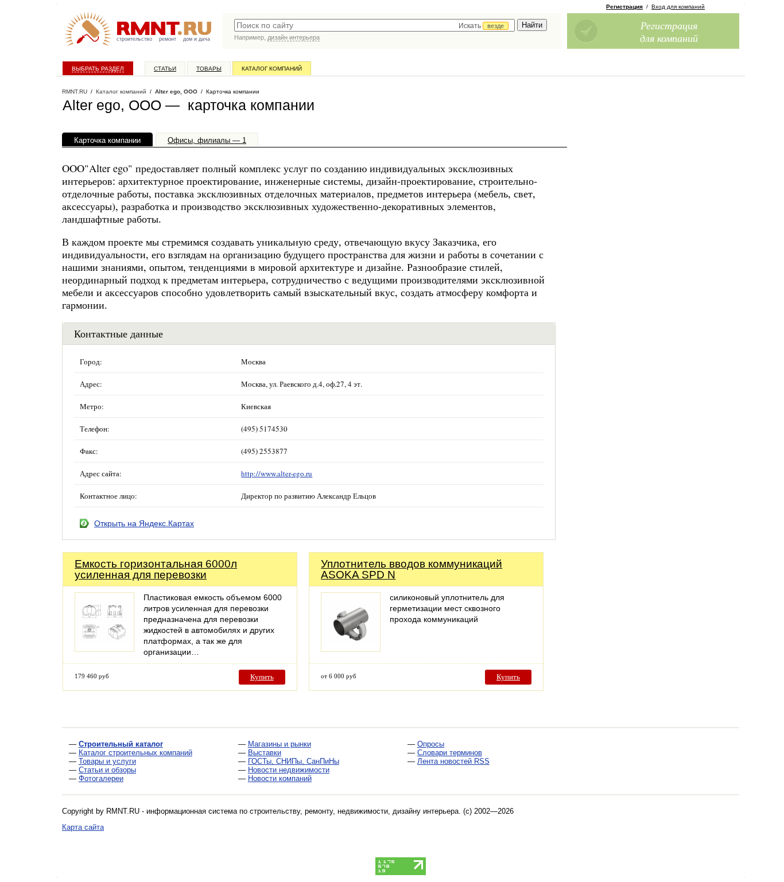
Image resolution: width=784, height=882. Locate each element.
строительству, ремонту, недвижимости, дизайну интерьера (354, 811)
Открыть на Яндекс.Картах (144, 523)
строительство (134, 39)
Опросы (430, 744)
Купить (262, 677)
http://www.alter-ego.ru (276, 473)
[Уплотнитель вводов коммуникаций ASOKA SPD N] (350, 648)
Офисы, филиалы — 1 (207, 140)
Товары (209, 68)
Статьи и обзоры (107, 770)
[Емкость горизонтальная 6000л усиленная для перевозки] (104, 648)
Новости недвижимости (288, 770)
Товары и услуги (107, 761)
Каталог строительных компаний (135, 752)
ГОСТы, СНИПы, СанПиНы (293, 761)
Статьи (165, 68)
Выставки (264, 752)
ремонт (167, 39)
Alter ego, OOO (176, 91)
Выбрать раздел (98, 68)
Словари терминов (449, 752)
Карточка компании (107, 140)
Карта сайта (83, 827)
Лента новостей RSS (453, 761)
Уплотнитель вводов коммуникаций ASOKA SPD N (411, 569)
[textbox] (374, 25)
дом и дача (196, 39)
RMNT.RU (74, 91)
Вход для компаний (678, 6)
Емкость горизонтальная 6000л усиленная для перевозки (156, 569)
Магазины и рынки (279, 744)
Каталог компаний (272, 68)
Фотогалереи (101, 778)
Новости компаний (280, 778)
